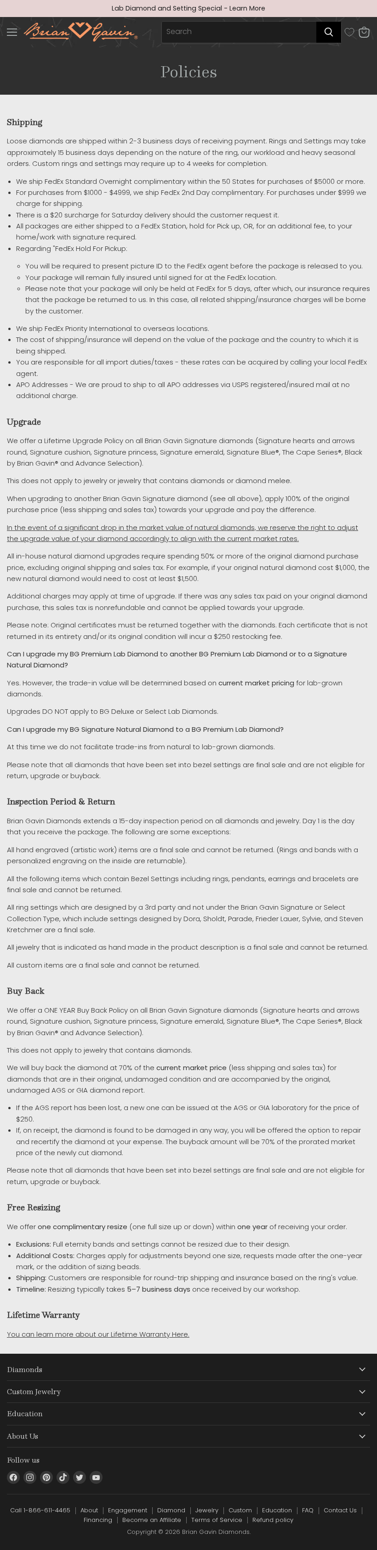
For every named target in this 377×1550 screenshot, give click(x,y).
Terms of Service (216, 1520)
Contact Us (340, 1510)
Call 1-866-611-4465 (40, 1510)
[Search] (328, 32)
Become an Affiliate (151, 1520)
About (89, 1510)
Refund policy (272, 1520)
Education (277, 1510)
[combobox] (239, 32)
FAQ (308, 1510)
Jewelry (206, 1510)
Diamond (171, 1510)
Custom (240, 1510)
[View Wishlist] (349, 32)
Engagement (127, 1510)
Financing (98, 1520)
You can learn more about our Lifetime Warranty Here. (98, 1334)
